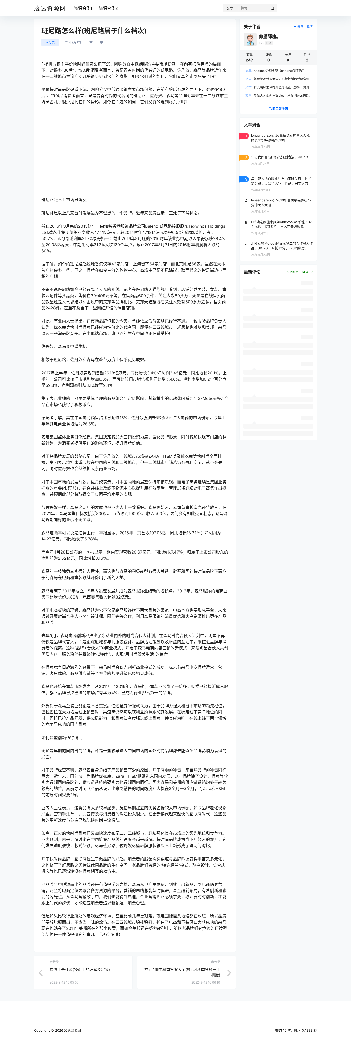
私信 (310, 27)
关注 (300, 27)
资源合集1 (83, 8)
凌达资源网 (72, 1030)
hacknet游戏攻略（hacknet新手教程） (276, 71)
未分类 (50, 42)
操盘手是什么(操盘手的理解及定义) (80, 969)
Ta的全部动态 (278, 109)
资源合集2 (108, 8)
